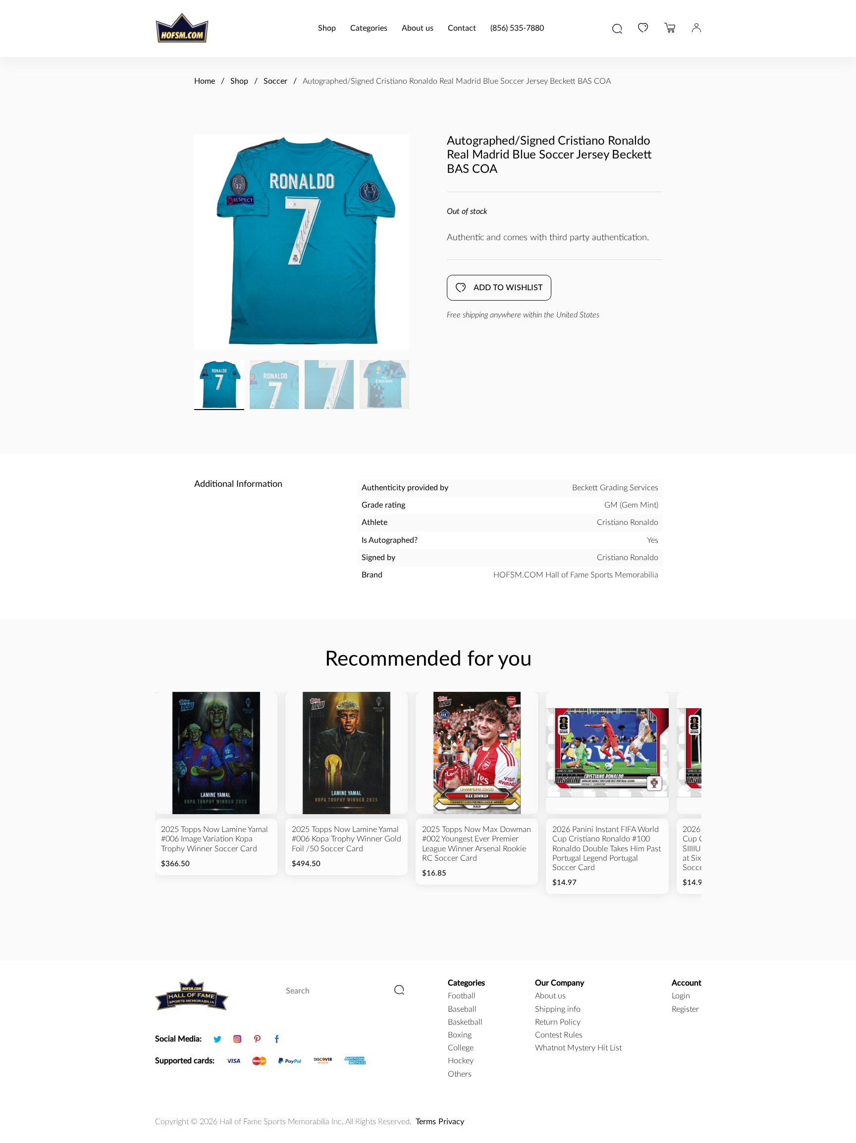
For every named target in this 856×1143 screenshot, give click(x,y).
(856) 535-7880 (517, 28)
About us (417, 28)
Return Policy (558, 1022)
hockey (461, 1061)
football (462, 996)
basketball (465, 1022)
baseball (462, 1009)
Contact (462, 28)
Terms (426, 1122)
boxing (460, 1035)
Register (685, 1009)
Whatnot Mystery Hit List (578, 1048)
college (461, 1048)
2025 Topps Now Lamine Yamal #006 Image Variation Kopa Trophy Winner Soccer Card (214, 839)
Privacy (451, 1122)
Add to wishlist (508, 288)
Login (681, 996)
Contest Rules (559, 1035)
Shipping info (558, 1009)
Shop (327, 28)
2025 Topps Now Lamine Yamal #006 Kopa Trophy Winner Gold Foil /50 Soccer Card (346, 839)
